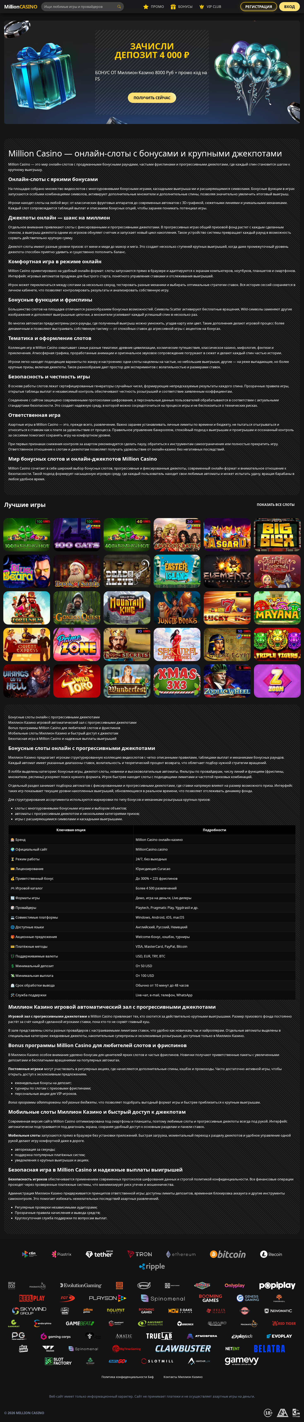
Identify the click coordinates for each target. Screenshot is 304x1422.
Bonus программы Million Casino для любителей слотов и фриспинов (64, 728)
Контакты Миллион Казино (183, 1377)
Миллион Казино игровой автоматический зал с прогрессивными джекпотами (72, 722)
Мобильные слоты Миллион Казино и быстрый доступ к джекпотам (63, 733)
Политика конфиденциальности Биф (128, 1377)
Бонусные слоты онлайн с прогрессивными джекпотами (54, 717)
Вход (289, 6)
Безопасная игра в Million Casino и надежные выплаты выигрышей (62, 738)
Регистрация (258, 6)
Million (20, 6)
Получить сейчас (152, 97)
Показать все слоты (276, 504)
